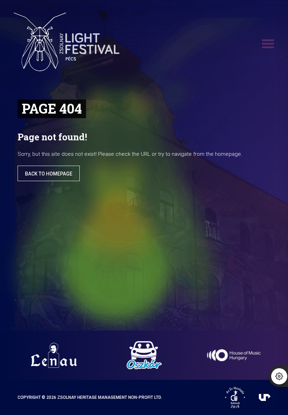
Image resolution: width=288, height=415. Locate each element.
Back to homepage (48, 174)
